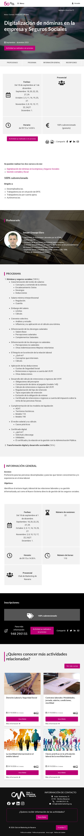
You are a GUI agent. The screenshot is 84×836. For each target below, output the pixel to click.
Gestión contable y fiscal (18, 172)
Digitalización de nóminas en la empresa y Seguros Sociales (33, 169)
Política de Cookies (59, 832)
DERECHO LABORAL (22, 14)
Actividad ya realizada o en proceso (19, 48)
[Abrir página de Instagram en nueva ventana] (22, 804)
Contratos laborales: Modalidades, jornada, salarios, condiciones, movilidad (60, 700)
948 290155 (19, 634)
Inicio (6, 14)
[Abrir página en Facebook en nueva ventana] (9, 804)
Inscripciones (71, 62)
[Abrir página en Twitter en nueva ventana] (13, 804)
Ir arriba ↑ (62, 827)
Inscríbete (22, 719)
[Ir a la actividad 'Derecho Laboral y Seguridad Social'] (22, 684)
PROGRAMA (32, 62)
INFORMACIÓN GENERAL (51, 62)
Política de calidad (25, 832)
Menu (22, 3)
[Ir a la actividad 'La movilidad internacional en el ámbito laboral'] (22, 740)
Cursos (11, 14)
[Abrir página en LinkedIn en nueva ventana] (18, 804)
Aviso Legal (49, 832)
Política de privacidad (38, 832)
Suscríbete (42, 817)
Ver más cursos (72, 666)
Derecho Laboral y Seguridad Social (21, 698)
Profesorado (12, 62)
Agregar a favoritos (65, 10)
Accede (77, 3)
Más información (12, 724)
